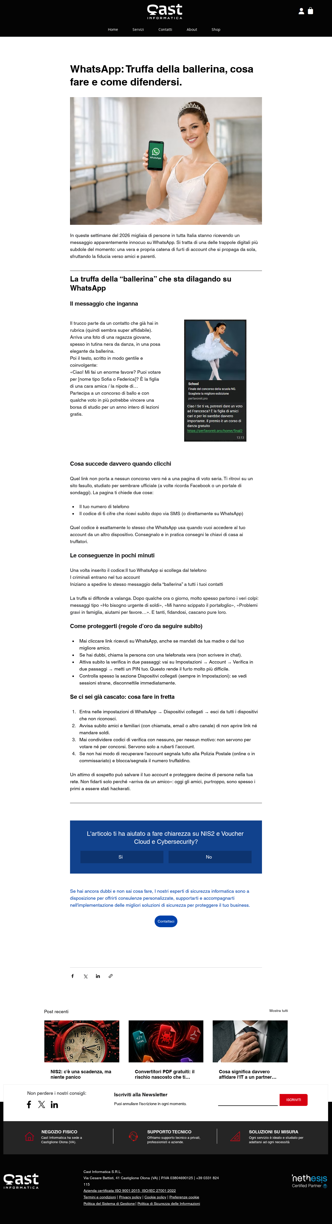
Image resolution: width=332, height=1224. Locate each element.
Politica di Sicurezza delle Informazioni (168, 1203)
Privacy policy (130, 1197)
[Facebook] (29, 1104)
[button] (121, 857)
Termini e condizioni (100, 1197)
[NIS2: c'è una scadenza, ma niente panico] (81, 1041)
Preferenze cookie (184, 1197)
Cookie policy (155, 1197)
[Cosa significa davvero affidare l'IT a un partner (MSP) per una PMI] (250, 1041)
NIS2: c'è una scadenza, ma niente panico (81, 1074)
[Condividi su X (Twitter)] (85, 976)
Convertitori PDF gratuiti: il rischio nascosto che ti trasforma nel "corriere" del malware (165, 1074)
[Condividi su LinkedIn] (97, 976)
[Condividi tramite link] (110, 976)
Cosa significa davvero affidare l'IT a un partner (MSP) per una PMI (245, 1074)
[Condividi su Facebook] (72, 976)
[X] (42, 1104)
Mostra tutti (278, 1011)
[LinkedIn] (54, 1104)
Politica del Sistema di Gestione (109, 1203)
